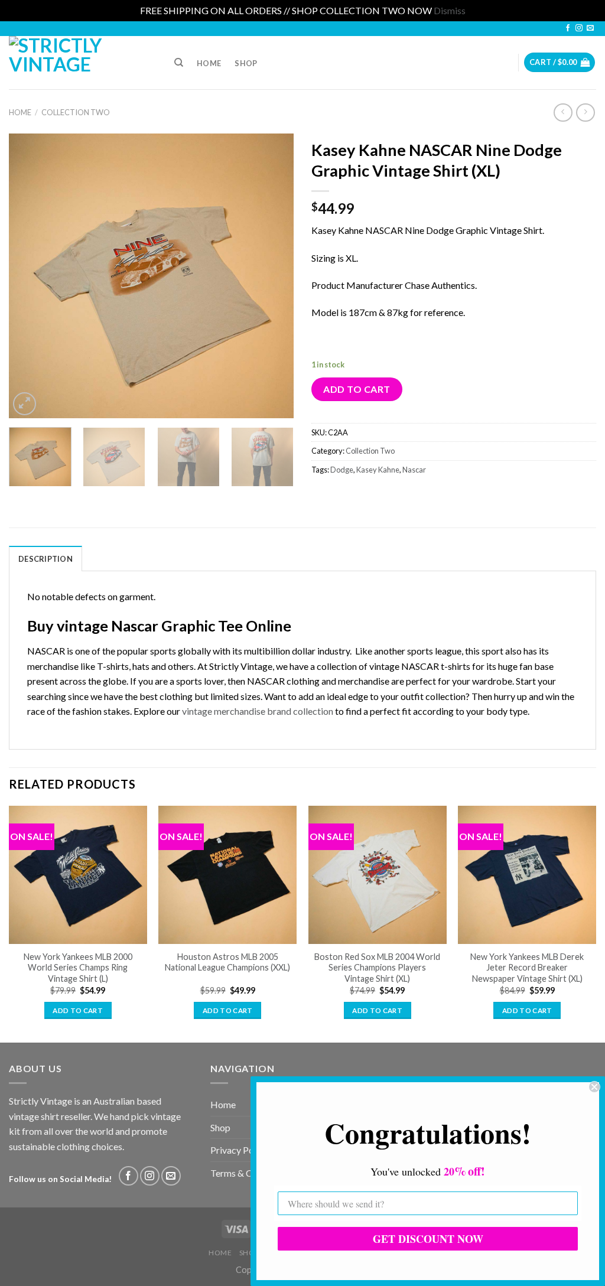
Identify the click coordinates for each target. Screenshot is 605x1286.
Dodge (341, 469)
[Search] (178, 62)
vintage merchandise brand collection (257, 711)
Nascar (414, 469)
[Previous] (29, 275)
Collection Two (75, 112)
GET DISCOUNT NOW (428, 1238)
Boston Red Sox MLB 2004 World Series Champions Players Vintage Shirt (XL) (377, 968)
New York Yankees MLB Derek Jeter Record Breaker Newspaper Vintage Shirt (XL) (527, 968)
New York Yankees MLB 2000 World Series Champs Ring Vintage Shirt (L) (78, 968)
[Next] (273, 275)
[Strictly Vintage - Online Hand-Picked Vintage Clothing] (79, 62)
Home (209, 63)
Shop (246, 63)
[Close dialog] (594, 1087)
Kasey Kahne (377, 469)
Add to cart (356, 389)
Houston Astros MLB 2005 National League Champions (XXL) (227, 962)
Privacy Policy (239, 1149)
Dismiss (450, 10)
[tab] (45, 558)
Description (45, 559)
